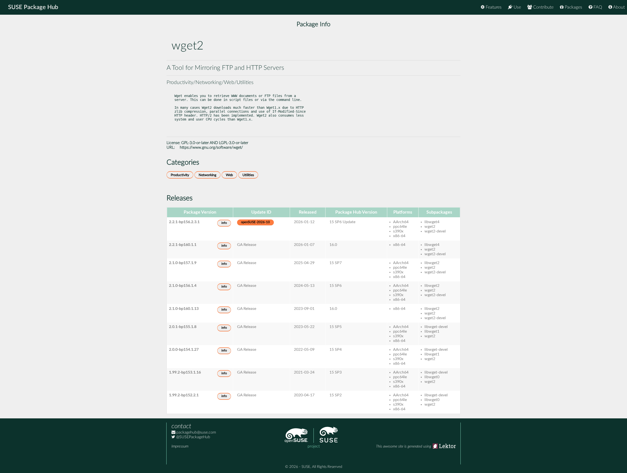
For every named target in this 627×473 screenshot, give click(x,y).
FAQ (597, 7)
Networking (207, 175)
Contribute (543, 7)
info (224, 223)
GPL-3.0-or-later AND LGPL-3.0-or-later (214, 143)
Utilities (248, 175)
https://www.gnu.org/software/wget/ (211, 147)
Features (493, 7)
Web (229, 175)
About (618, 7)
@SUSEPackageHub (192, 437)
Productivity (180, 175)
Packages (573, 7)
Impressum (179, 446)
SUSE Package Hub (33, 7)
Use (516, 7)
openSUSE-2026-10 (255, 222)
